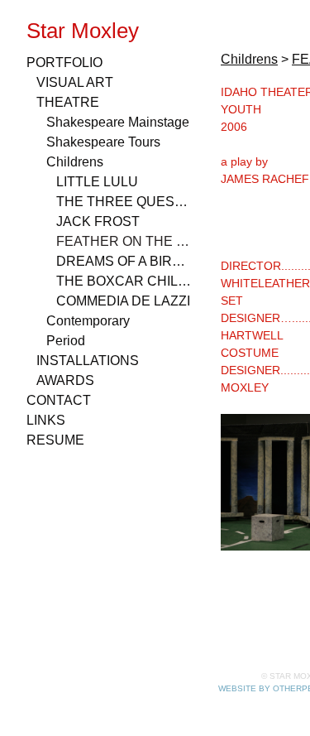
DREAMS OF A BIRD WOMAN (124, 261)
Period (65, 341)
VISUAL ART (74, 82)
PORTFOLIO (64, 62)
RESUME (55, 440)
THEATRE (67, 102)
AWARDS (65, 380)
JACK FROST (98, 221)
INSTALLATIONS (87, 361)
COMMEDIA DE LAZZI (123, 301)
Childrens (74, 162)
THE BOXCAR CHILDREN (124, 281)
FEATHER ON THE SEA (124, 241)
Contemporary (88, 321)
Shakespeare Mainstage (117, 122)
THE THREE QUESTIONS (124, 202)
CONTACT (58, 400)
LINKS (45, 420)
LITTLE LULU (97, 182)
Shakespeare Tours (103, 142)
